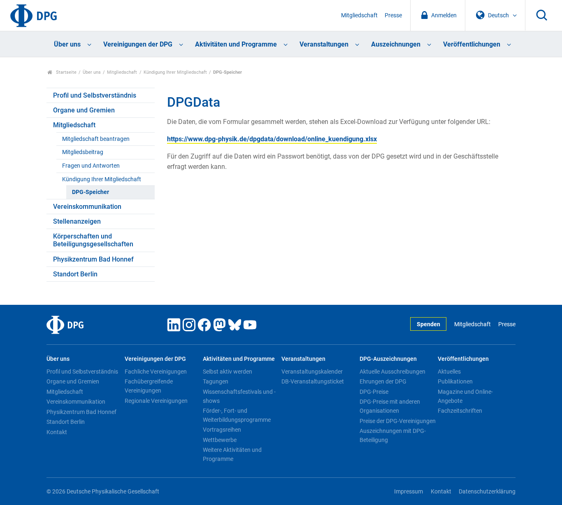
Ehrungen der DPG (383, 381)
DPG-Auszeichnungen (388, 358)
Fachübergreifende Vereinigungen (149, 386)
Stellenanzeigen (77, 221)
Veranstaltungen (324, 44)
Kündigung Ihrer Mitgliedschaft (175, 72)
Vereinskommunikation (87, 206)
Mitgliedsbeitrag (82, 152)
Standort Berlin (75, 274)
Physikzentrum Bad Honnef (93, 259)
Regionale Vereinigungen (156, 400)
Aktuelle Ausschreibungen (392, 371)
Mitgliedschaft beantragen (96, 139)
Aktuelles (449, 371)
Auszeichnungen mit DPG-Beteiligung (393, 435)
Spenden (428, 324)
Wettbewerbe (220, 440)
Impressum (408, 491)
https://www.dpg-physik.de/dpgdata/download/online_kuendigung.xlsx (272, 139)
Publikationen (455, 381)
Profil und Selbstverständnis (94, 95)
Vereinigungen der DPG (137, 44)
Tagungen (215, 381)
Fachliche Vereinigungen (156, 371)
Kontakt (56, 432)
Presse (393, 15)
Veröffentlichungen (471, 44)
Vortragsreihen (222, 429)
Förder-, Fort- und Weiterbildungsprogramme (237, 415)
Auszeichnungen (395, 44)
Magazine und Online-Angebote (465, 396)
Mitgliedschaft (359, 15)
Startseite (66, 72)
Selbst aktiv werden (227, 371)
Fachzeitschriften (460, 410)
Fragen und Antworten (91, 165)
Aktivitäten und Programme (236, 44)
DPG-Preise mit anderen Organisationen (390, 406)
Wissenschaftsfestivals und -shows (239, 396)
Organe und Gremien (84, 110)
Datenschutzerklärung (487, 491)
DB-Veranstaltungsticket (312, 381)
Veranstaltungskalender (312, 371)
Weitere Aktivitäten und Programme (232, 454)
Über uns (67, 44)
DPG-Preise (374, 391)
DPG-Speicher (90, 192)
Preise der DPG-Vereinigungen (398, 421)
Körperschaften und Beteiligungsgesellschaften (93, 240)
